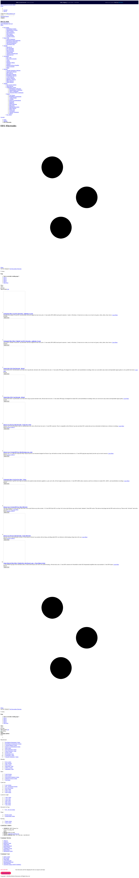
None (8, 822)
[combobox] (7, 15)
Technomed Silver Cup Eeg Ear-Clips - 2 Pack (14, 479)
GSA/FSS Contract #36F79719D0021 (12, 864)
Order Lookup (6, 856)
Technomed (9, 755)
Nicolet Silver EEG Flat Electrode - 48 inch (13, 368)
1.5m (8, 798)
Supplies (5, 121)
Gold (8, 774)
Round (8, 814)
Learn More (115, 315)
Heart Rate (9, 766)
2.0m (8, 800)
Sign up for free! (6, 873)
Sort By (2, 268)
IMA (8, 748)
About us (5, 840)
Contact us (5, 842)
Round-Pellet (10, 816)
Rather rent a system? (114, 2)
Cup (8, 785)
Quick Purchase (7, 863)
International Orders (8, 851)
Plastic (8, 821)
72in (8, 804)
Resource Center (7, 843)
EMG (8, 764)
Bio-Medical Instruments (12, 742)
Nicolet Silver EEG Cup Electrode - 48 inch (14, 397)
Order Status (6, 859)
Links (2, 6)
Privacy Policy (6, 847)
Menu (2, 25)
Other (8, 790)
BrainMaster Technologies (13, 743)
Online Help (6, 844)
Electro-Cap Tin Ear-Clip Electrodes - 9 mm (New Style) (17, 424)
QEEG (9, 767)
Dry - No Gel (10, 809)
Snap (8, 792)
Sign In (5, 11)
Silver (8, 775)
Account (5, 9)
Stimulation (9, 769)
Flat (8, 789)
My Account (6, 858)
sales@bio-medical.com (13, 833)
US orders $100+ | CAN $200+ (69, 2)
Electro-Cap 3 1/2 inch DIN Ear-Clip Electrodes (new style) (17, 452)
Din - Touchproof (11, 786)
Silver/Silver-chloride (12, 777)
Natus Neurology (10, 751)
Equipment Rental (7, 846)
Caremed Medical (11, 745)
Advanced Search (5, 16)
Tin (7, 780)
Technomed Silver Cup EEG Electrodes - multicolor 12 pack (18, 313)
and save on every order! (8, 4)
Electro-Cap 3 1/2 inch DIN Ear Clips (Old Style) (15, 507)
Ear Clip (9, 788)
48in (8, 801)
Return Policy (6, 849)
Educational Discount (8, 862)
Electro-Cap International (12, 746)
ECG (8, 762)
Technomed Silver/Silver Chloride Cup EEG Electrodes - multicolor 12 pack (22, 341)
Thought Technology (11, 756)
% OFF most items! (25, 2)
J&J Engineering (10, 749)
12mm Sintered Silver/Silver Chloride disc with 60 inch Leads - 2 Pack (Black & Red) (24, 563)
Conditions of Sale (7, 848)
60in (8, 803)
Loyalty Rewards (7, 860)
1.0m (8, 797)
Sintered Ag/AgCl (11, 778)
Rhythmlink (9, 754)
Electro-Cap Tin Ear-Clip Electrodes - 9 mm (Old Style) (17, 535)
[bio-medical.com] (10, 13)
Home (4, 119)
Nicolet (8, 752)
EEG (8, 763)
